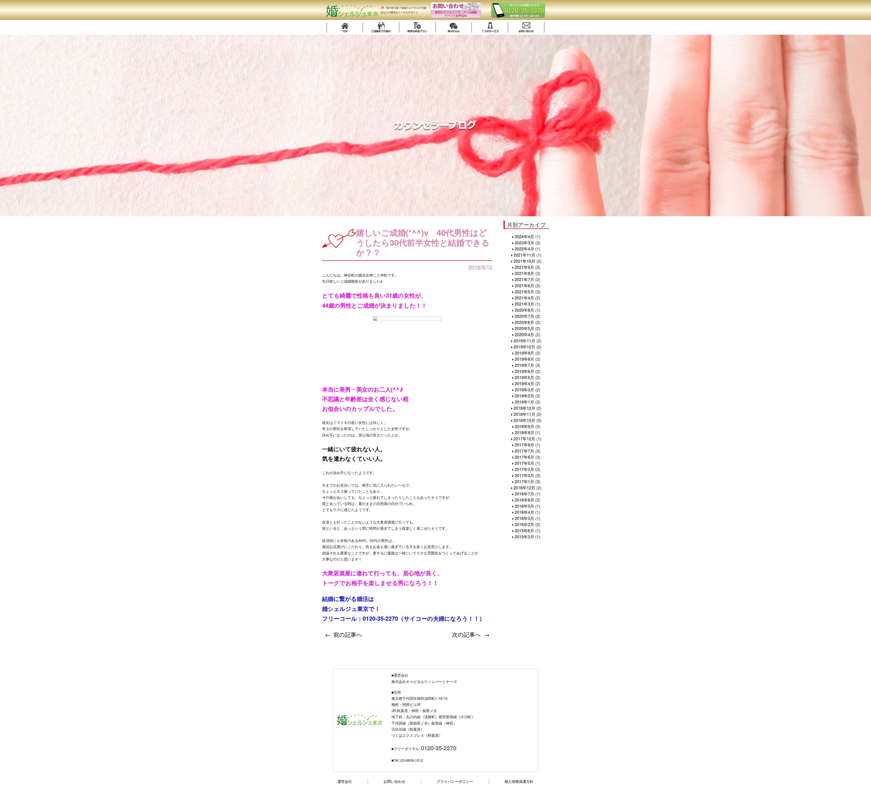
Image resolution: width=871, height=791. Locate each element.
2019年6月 (524, 371)
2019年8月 (524, 359)
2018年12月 (524, 408)
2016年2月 (524, 524)
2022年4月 (524, 249)
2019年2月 (524, 396)
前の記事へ (347, 634)
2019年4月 (524, 383)
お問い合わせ (394, 781)
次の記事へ (466, 634)
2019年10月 (524, 347)
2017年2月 (524, 475)
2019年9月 (524, 353)
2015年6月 (524, 530)
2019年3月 (524, 389)
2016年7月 (524, 494)
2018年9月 (524, 426)
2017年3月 (524, 469)
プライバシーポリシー (455, 781)
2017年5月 (524, 463)
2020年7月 (524, 316)
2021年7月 (524, 279)
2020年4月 (524, 334)
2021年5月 (524, 291)
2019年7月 (524, 365)
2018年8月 (524, 432)
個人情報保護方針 (518, 781)
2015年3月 (524, 536)
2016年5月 (524, 506)
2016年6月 (524, 500)
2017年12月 (524, 438)
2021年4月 (524, 298)
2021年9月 (524, 267)
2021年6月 (524, 285)
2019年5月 (524, 377)
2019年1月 (524, 402)
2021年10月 (524, 261)
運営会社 (345, 781)
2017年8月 (524, 445)
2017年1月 (524, 481)
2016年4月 (524, 512)
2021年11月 (524, 255)
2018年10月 (524, 420)
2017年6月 (524, 457)
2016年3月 (524, 518)
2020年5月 (524, 328)
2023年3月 (524, 242)
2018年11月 (524, 414)
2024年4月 (524, 236)
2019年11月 (524, 340)
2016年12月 (524, 487)
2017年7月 (524, 451)
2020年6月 (524, 322)
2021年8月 (524, 273)
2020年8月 (524, 310)
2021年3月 (524, 304)
